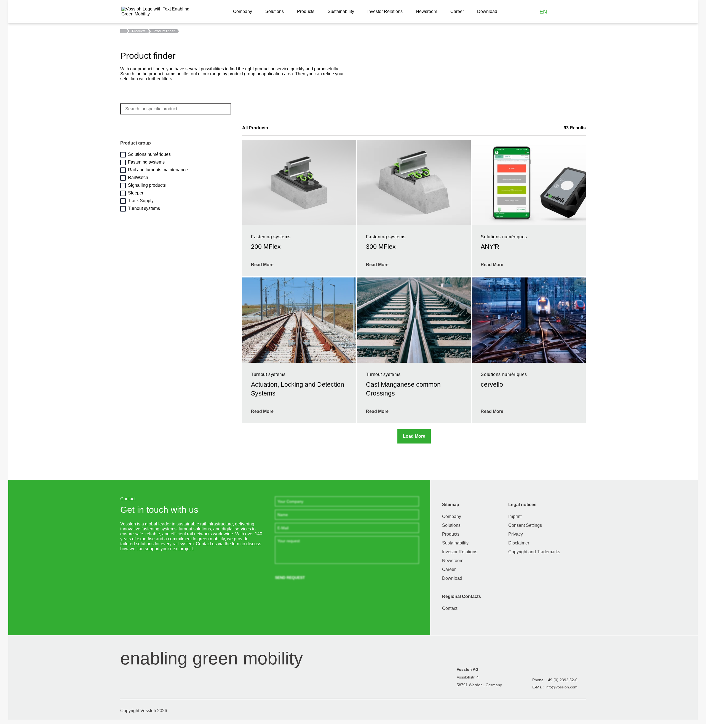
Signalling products (147, 185)
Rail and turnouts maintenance (158, 169)
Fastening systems (146, 162)
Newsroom (426, 11)
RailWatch (138, 177)
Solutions (274, 11)
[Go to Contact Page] (568, 12)
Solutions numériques (149, 154)
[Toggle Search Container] (580, 11)
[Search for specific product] (224, 109)
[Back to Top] (698, 688)
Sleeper (135, 193)
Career (457, 11)
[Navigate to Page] (123, 31)
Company (242, 11)
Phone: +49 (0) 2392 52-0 (554, 680)
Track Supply (141, 200)
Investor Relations (385, 11)
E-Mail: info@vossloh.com (554, 687)
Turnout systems (144, 208)
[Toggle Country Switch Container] (556, 11)
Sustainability (341, 11)
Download (487, 11)
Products (305, 11)
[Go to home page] (157, 12)
